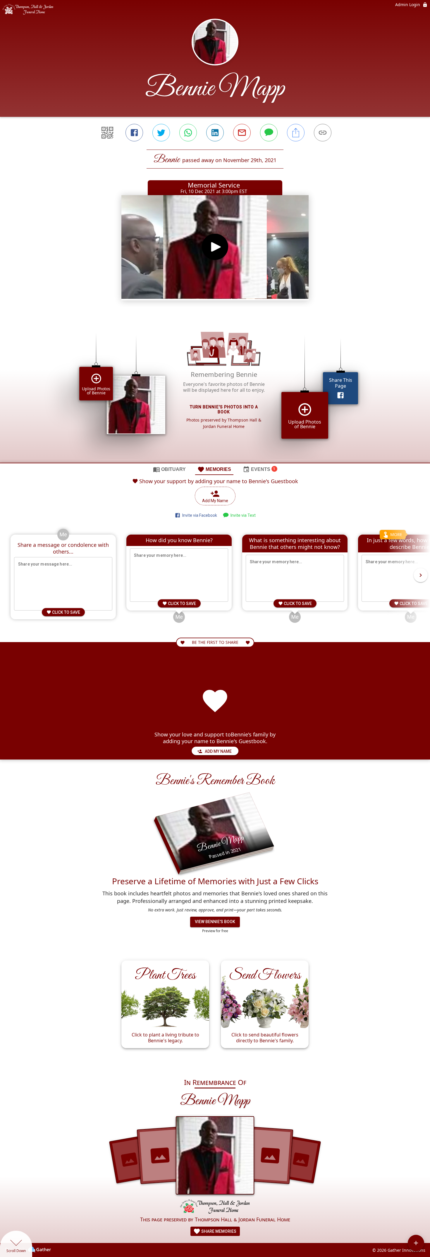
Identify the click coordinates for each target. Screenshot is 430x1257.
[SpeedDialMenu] (416, 1243)
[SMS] (269, 132)
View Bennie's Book (215, 921)
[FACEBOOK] (134, 132)
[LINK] (322, 132)
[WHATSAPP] (188, 132)
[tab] (169, 469)
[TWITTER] (161, 132)
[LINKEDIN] (215, 132)
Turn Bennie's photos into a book (224, 409)
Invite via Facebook (198, 515)
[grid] (215, 389)
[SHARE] (296, 132)
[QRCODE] (107, 132)
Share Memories (218, 1231)
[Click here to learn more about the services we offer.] (215, 1207)
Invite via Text (242, 515)
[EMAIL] (242, 132)
